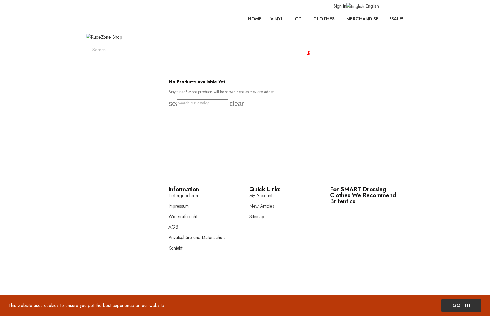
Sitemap (256, 216)
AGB (173, 227)
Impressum (178, 206)
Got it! (461, 305)
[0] (303, 50)
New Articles (261, 206)
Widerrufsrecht (182, 216)
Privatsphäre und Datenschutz (197, 237)
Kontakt (175, 248)
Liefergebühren (183, 195)
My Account (260, 195)
